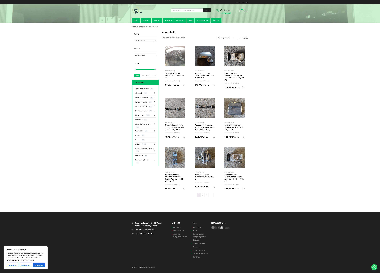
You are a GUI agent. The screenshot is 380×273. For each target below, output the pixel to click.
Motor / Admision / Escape (144, 149)
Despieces (168, 20)
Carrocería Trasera (141, 111)
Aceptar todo (39, 265)
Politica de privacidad (200, 254)
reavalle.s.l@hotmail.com (144, 233)
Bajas (190, 20)
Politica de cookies (199, 250)
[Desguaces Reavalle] (142, 13)
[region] (26, 257)
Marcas (137, 144)
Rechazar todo (25, 265)
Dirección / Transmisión (143, 124)
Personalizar (13, 265)
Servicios (157, 20)
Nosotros (146, 20)
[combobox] (145, 40)
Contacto (216, 20)
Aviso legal (197, 227)
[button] (374, 267)
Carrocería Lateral (141, 106)
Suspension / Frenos (142, 160)
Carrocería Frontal (141, 102)
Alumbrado (138, 93)
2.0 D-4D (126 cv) (229, 122)
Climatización (139, 115)
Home (134, 27)
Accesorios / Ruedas (142, 89)
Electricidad (139, 131)
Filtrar (137, 75)
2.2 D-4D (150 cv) (170, 71)
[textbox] (145, 40)
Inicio (136, 20)
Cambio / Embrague (141, 97)
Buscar (207, 10)
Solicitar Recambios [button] (184, 85)
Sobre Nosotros (178, 231)
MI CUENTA (135, 2)
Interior (137, 135)
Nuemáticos (139, 155)
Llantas (137, 140)
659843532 (225, 13)
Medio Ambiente (202, 20)
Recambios (180, 20)
